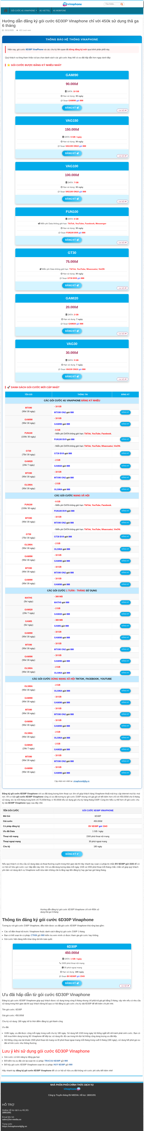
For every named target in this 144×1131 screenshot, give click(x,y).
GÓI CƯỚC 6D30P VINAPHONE (97, 810)
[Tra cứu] (122, 4)
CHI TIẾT (122, 110)
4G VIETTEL (45, 11)
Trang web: (14, 1125)
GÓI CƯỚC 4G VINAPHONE (23, 11)
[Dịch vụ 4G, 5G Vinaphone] (72, 3)
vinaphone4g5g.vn (81, 781)
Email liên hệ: (11, 1118)
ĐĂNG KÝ (70, 108)
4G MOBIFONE (59, 11)
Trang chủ (5, 10)
